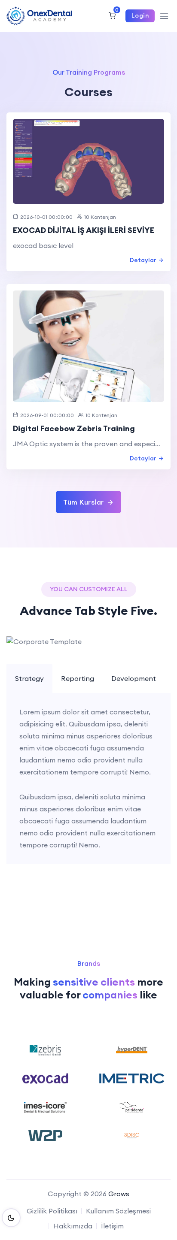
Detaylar (143, 260)
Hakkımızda (72, 1226)
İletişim (112, 1226)
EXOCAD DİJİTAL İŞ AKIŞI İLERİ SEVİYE (83, 230)
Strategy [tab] (29, 678)
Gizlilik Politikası (52, 1211)
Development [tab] (133, 678)
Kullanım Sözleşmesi (118, 1211)
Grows (118, 1193)
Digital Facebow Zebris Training (74, 428)
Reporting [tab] (77, 678)
